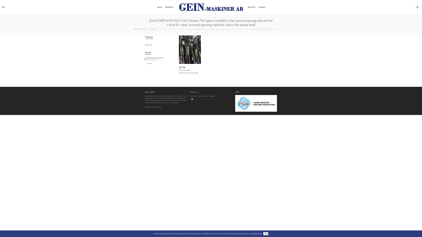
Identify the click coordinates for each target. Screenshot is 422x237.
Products (152, 29)
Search (149, 63)
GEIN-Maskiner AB (140, 29)
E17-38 (182, 67)
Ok (266, 233)
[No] (419, 234)
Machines (148, 45)
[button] (184, 58)
